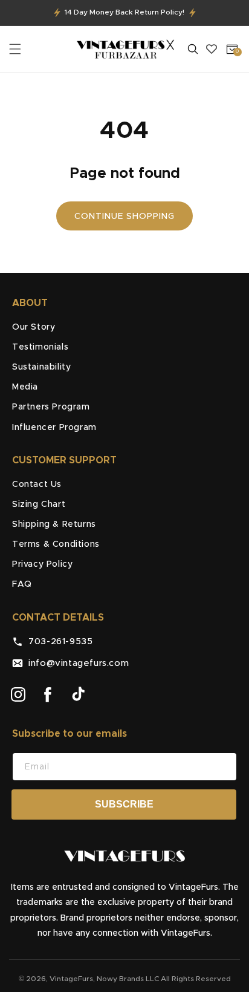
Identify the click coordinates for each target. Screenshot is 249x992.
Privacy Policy (42, 564)
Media (25, 387)
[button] (15, 49)
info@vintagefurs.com (76, 663)
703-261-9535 (57, 641)
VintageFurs (71, 978)
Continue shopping (124, 216)
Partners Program (51, 407)
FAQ (22, 584)
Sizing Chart (38, 504)
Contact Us (37, 484)
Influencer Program (54, 427)
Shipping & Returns (54, 524)
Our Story (33, 327)
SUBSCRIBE (124, 804)
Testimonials (40, 347)
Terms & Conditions (56, 544)
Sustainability (41, 367)
